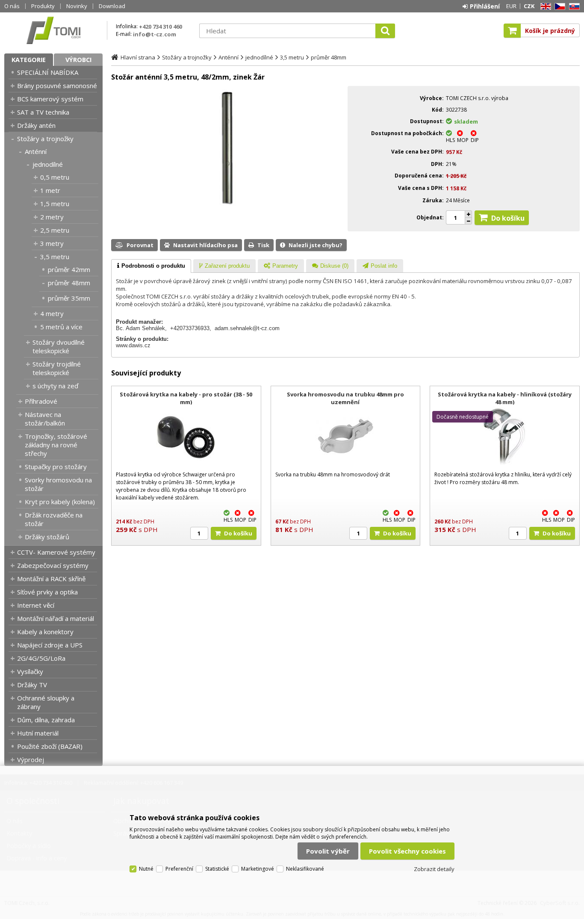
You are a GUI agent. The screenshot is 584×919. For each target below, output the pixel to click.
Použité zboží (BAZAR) (50, 746)
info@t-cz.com (154, 34)
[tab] (151, 266)
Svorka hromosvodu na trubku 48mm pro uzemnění (345, 398)
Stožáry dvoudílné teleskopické (58, 346)
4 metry (52, 313)
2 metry (52, 217)
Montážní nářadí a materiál (55, 618)
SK (572, 6)
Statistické (217, 868)
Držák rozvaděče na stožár (54, 519)
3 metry (52, 243)
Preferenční (179, 868)
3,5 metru (54, 256)
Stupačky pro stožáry (56, 466)
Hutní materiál (38, 733)
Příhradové (41, 401)
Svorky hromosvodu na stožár (58, 484)
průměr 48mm (69, 282)
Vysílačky (30, 671)
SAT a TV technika (43, 112)
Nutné (146, 868)
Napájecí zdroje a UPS (50, 645)
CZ (558, 6)
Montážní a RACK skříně (51, 578)
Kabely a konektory (45, 631)
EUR (511, 6)
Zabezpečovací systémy (52, 565)
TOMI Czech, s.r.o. (53, 30)
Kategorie (29, 60)
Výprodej (30, 759)
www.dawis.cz (133, 345)
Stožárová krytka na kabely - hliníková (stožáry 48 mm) (505, 398)
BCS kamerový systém (50, 99)
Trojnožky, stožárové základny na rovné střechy (56, 445)
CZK (529, 6)
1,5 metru (54, 203)
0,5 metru (54, 177)
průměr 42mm (69, 269)
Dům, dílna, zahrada (46, 719)
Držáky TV (32, 684)
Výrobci (78, 60)
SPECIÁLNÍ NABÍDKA (47, 72)
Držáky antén (36, 125)
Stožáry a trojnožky (45, 138)
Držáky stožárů (47, 536)
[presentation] (151, 266)
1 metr (50, 190)
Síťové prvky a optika (47, 592)
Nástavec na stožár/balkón (45, 418)
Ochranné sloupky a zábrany (45, 702)
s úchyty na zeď (55, 385)
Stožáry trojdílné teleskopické (56, 368)
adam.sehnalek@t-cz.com (247, 328)
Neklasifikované (305, 868)
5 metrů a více (61, 326)
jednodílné (47, 164)
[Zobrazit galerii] (227, 203)
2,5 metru (54, 230)
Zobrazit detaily (434, 869)
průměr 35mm (69, 298)
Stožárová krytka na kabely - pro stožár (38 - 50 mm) (186, 398)
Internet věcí (35, 605)
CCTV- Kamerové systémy (56, 552)
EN (544, 6)
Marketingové (257, 868)
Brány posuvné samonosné (57, 85)
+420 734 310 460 (160, 26)
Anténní (36, 151)
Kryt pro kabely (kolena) (60, 501)
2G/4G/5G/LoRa (41, 658)
